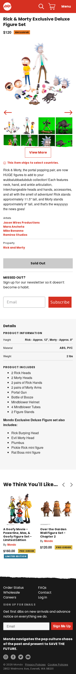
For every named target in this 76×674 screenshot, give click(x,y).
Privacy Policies (35, 664)
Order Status (13, 587)
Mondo (11, 544)
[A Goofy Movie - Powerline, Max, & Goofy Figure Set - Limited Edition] (19, 508)
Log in (42, 597)
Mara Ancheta (13, 227)
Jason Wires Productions (21, 223)
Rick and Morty (14, 248)
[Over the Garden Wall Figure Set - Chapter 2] (56, 508)
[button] (63, 484)
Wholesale (11, 592)
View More (38, 152)
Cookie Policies (58, 664)
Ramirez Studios (15, 235)
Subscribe (60, 302)
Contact (44, 592)
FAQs (42, 587)
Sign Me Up (62, 626)
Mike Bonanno (13, 231)
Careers (9, 597)
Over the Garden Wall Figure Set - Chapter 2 (53, 532)
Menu (66, 6)
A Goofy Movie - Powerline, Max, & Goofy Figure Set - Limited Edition (17, 534)
